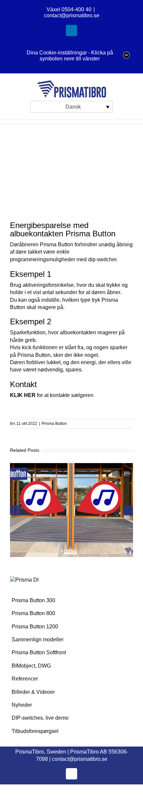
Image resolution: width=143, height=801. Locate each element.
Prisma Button (54, 423)
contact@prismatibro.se (71, 15)
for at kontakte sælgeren (51, 395)
